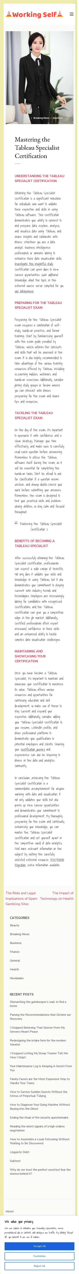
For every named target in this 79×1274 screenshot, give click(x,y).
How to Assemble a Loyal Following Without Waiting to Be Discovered (39, 1141)
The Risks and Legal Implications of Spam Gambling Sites (21, 898)
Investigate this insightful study (34, 264)
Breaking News (41, 118)
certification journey (33, 749)
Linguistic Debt (19, 1152)
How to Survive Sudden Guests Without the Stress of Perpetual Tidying (38, 1094)
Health (14, 969)
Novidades (17, 978)
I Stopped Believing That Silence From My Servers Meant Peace (37, 1030)
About (10, 1211)
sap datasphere (24, 291)
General (15, 961)
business (58, 118)
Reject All (39, 1266)
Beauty (14, 925)
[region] (39, 1245)
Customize (39, 1256)
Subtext (15, 1161)
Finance (14, 952)
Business (15, 943)
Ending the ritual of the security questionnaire (39, 1118)
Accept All (39, 1246)
